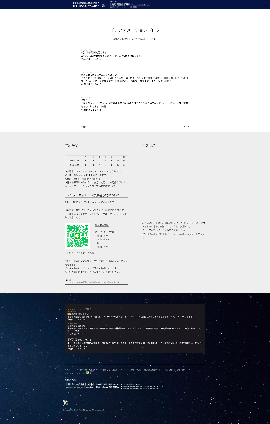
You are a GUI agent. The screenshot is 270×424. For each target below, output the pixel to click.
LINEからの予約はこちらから (82, 252)
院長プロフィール (71, 369)
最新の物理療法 (136, 369)
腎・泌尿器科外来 (168, 369)
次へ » (186, 126)
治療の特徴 (83, 369)
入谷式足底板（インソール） (118, 369)
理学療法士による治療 (97, 369)
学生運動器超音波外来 (152, 369)
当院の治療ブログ (183, 369)
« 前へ (84, 126)
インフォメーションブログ (75, 373)
